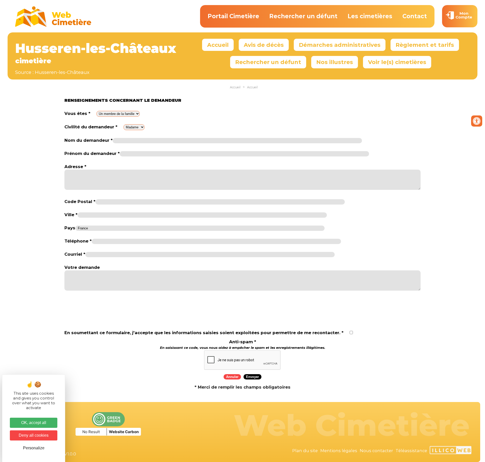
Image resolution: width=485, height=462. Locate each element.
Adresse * (75, 166)
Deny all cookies (33, 435)
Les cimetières (370, 16)
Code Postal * (79, 201)
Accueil (218, 45)
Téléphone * (78, 241)
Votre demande (82, 267)
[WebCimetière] (53, 25)
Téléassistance (411, 450)
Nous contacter (376, 450)
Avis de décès (264, 45)
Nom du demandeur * (88, 140)
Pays (69, 227)
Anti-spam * (242, 344)
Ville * (71, 214)
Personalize (33, 448)
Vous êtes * (77, 113)
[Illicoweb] (450, 451)
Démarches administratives (339, 45)
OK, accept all (33, 422)
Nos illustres (334, 62)
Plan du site (305, 450)
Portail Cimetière (233, 16)
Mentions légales (338, 450)
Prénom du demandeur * (92, 153)
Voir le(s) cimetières (397, 62)
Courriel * (74, 254)
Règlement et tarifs (425, 45)
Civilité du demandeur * (90, 126)
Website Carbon (124, 431)
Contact (414, 16)
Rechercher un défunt (303, 16)
